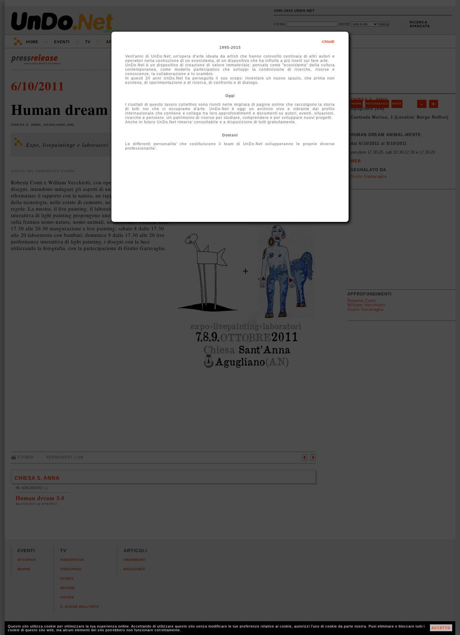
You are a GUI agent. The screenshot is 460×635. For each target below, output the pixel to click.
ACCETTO (441, 628)
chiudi (328, 41)
